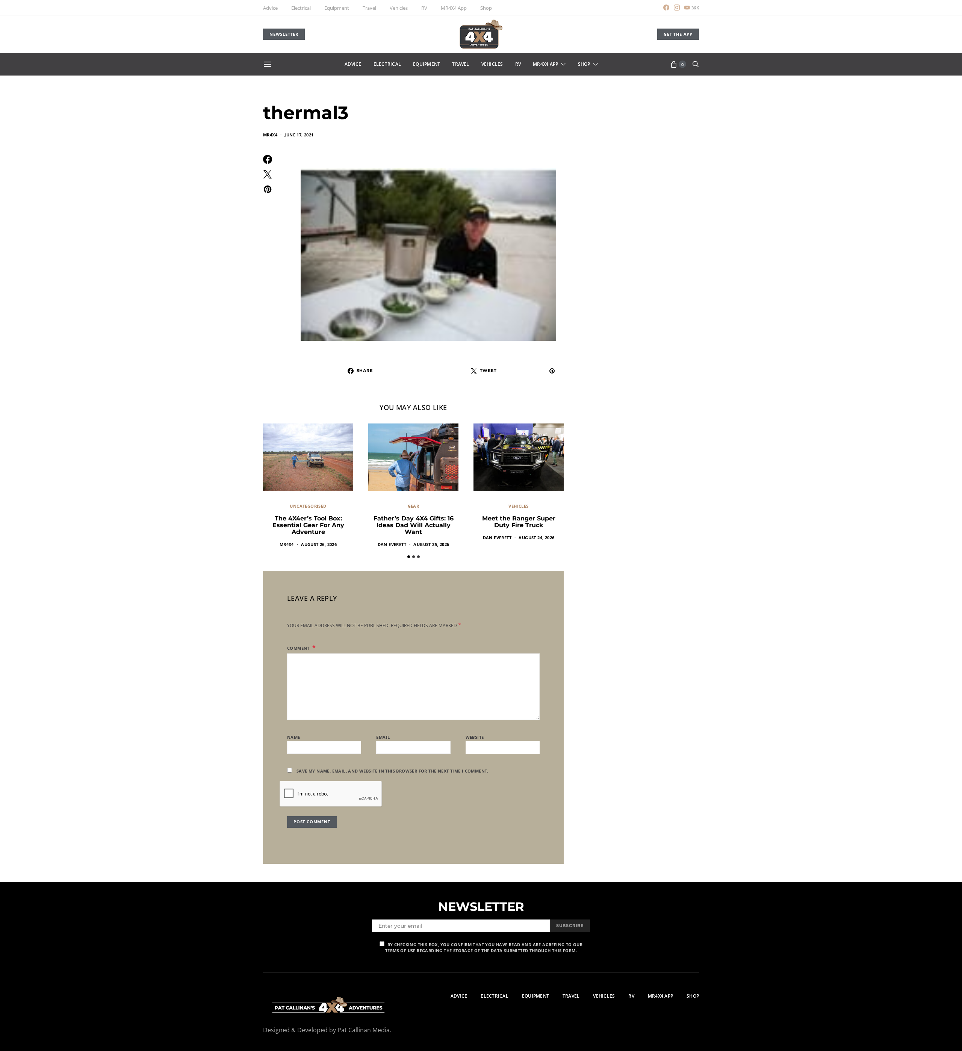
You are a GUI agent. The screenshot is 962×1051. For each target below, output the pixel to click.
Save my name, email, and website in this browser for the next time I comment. (392, 771)
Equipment (336, 8)
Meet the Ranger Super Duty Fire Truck (518, 522)
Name (293, 737)
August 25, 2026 (431, 544)
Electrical (301, 8)
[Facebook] (666, 8)
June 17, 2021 (298, 135)
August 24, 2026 (536, 537)
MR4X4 (270, 135)
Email (383, 737)
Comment (299, 648)
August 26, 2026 (319, 544)
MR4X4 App (454, 8)
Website (475, 737)
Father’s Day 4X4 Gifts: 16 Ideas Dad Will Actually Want (414, 525)
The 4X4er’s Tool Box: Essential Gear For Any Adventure (308, 525)
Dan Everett (392, 544)
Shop (486, 8)
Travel (369, 8)
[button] (408, 556)
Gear (413, 506)
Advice (270, 8)
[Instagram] (677, 8)
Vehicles (399, 8)
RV (424, 8)
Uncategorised (308, 506)
